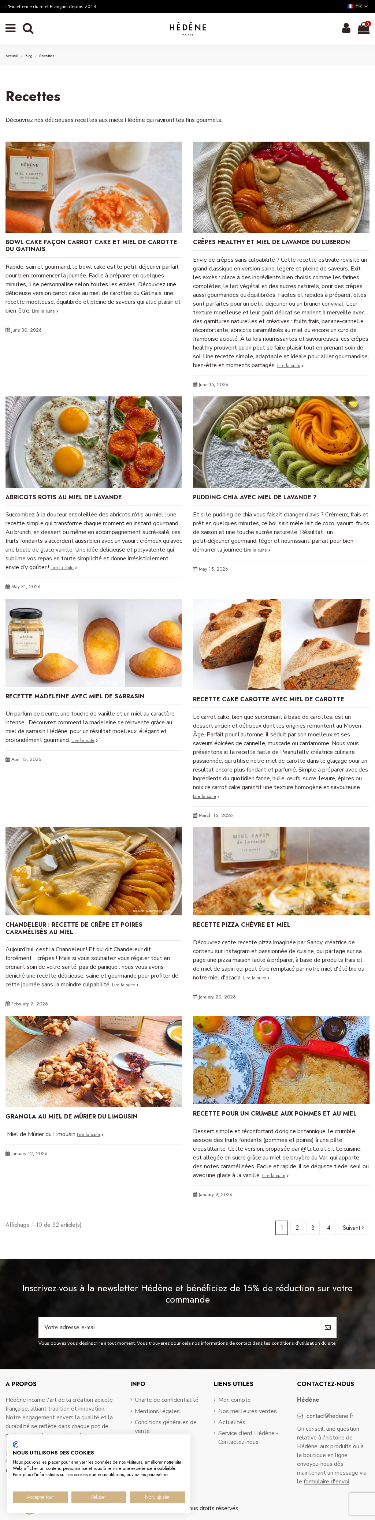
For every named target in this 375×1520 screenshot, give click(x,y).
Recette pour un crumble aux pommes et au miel (275, 1113)
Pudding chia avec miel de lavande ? (255, 497)
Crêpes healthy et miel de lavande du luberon (271, 242)
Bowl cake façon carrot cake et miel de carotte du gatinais (91, 245)
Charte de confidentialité (166, 1400)
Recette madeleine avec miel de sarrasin (75, 696)
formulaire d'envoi (326, 1482)
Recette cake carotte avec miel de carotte (268, 699)
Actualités (231, 1422)
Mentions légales (157, 1411)
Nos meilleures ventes (247, 1411)
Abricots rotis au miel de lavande (63, 497)
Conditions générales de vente (166, 1426)
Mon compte (234, 1400)
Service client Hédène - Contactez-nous (248, 1437)
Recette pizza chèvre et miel (241, 924)
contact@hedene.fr (330, 1416)
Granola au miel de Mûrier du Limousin (71, 1116)
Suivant (352, 1228)
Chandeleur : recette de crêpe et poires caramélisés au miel (73, 928)
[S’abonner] (328, 1327)
